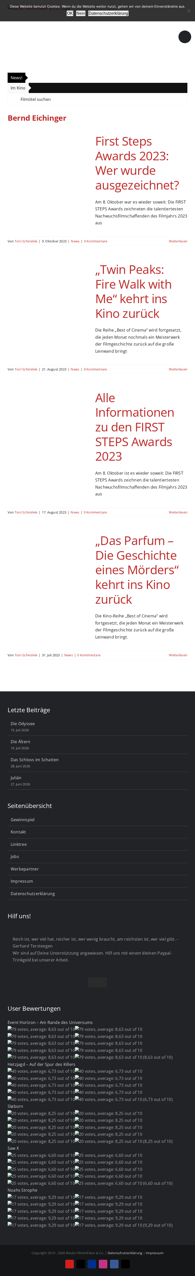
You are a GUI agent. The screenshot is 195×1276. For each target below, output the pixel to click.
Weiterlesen (178, 241)
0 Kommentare (95, 241)
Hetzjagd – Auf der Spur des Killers (41, 1064)
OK (70, 13)
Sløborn (15, 1106)
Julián (16, 778)
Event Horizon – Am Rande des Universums (50, 1022)
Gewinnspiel (23, 819)
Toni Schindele (26, 241)
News (75, 241)
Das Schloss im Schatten (35, 760)
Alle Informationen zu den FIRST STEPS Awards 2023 (134, 426)
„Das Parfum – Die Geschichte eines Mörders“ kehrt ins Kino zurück (136, 569)
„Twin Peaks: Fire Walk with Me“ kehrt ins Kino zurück (133, 291)
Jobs (15, 856)
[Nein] (188, 10)
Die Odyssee (23, 723)
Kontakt (18, 832)
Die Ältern (20, 741)
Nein (80, 13)
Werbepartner (25, 869)
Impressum (22, 881)
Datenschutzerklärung (33, 893)
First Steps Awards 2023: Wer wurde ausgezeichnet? (137, 163)
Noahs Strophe (22, 1190)
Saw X (13, 1148)
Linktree (19, 844)
